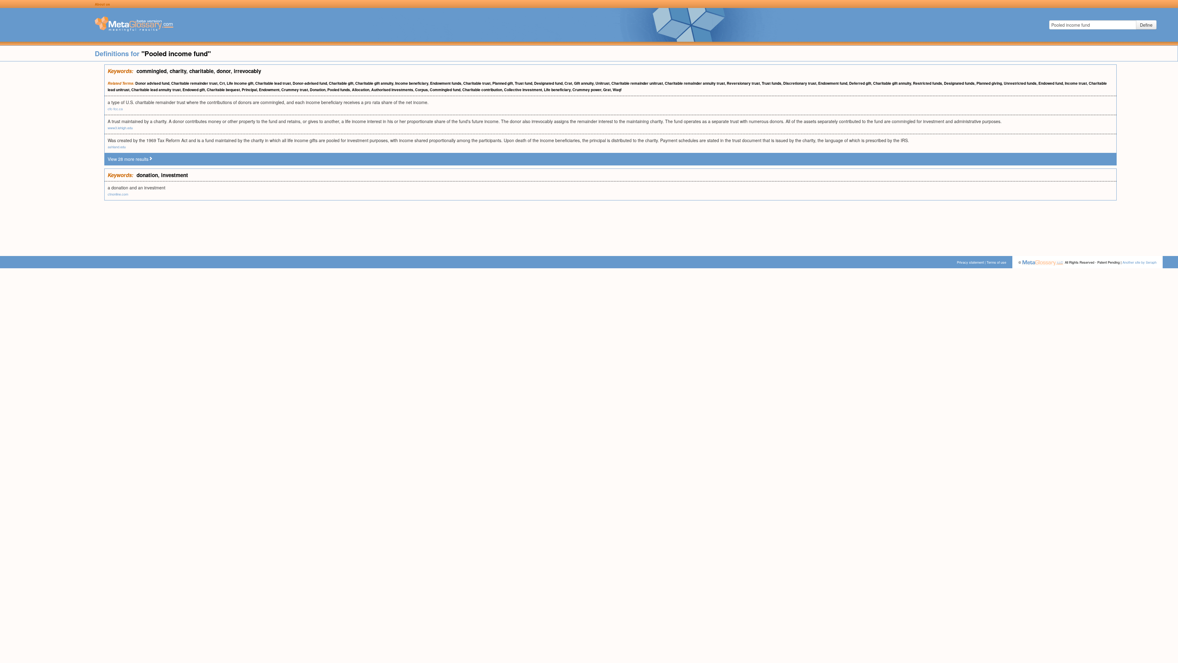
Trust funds (771, 83)
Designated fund (548, 83)
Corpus (421, 89)
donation (147, 175)
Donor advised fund (152, 83)
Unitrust (602, 83)
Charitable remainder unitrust (637, 83)
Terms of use (996, 262)
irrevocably (247, 71)
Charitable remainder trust (194, 83)
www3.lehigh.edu (120, 127)
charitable (201, 71)
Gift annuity (584, 83)
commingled (152, 71)
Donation (317, 89)
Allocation (360, 89)
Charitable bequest (223, 89)
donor (224, 71)
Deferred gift (860, 83)
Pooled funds (338, 89)
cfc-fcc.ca (115, 108)
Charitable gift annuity (374, 83)
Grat (607, 89)
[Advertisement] (52, 156)
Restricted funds (927, 83)
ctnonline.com (118, 194)
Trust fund (523, 83)
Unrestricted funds (1020, 83)
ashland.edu (117, 146)
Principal (249, 89)
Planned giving (989, 83)
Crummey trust (294, 89)
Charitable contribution (482, 89)
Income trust (1076, 83)
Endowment (269, 89)
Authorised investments (392, 89)
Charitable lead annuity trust (156, 89)
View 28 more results (128, 159)
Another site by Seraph (1139, 262)
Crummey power (586, 89)
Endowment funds (445, 83)
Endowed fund (1050, 83)
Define (1146, 25)
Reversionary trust (743, 83)
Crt (222, 83)
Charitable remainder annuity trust (695, 83)
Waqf (617, 89)
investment (174, 175)
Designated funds (959, 83)
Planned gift (502, 83)
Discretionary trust (799, 83)
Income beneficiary (411, 83)
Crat (568, 83)
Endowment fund (832, 83)
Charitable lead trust (273, 83)
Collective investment (523, 89)
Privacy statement (970, 262)
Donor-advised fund (310, 83)
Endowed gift (194, 89)
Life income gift (240, 83)
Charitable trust (477, 83)
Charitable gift (341, 83)
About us (102, 4)
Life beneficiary (557, 89)
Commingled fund (445, 89)
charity (178, 71)
